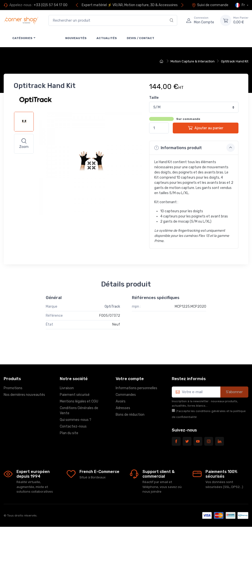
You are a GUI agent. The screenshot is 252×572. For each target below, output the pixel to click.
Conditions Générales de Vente (79, 410)
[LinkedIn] (219, 441)
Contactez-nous (73, 426)
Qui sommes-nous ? (75, 420)
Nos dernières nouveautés (24, 395)
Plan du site (69, 433)
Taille (153, 98)
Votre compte (130, 378)
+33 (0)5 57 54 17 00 (50, 5)
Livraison (67, 388)
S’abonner (234, 392)
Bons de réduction (130, 415)
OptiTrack (112, 306)
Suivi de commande (212, 5)
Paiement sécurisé (75, 395)
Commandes (126, 395)
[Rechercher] (171, 20)
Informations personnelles (136, 388)
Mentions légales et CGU (79, 401)
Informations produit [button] (181, 147)
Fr (243, 5)
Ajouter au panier (208, 128)
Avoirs (121, 401)
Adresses (123, 408)
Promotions (13, 388)
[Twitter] (187, 441)
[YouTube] (197, 441)
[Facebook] (176, 441)
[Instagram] (208, 441)
